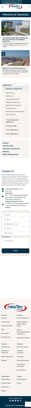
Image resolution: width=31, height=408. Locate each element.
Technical (20, 344)
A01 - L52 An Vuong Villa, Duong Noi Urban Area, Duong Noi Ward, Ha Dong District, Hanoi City (16, 197)
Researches (5, 387)
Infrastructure (5, 347)
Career (19, 383)
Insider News (5, 376)
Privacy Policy (21, 370)
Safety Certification (23, 360)
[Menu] (2, 7)
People (3, 391)
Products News (6, 383)
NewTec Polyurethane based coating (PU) (23, 332)
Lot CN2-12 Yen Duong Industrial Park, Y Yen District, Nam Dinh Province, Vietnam (17, 205)
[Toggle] (4, 89)
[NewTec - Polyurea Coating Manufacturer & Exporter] (15, 6)
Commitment (5, 322)
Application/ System (23, 338)
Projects (4, 344)
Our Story (4, 318)
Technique (20, 356)
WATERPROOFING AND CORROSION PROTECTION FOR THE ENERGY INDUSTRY (15, 39)
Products (20, 315)
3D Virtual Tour (6, 337)
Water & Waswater (7, 356)
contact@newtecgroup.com (14, 189)
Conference (5, 333)
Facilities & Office (6, 326)
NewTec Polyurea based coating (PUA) (22, 324)
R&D (2, 329)
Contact (19, 376)
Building (3, 360)
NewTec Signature (22, 318)
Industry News (5, 379)
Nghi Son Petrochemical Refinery (14, 68)
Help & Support (21, 379)
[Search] (29, 6)
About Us (4, 315)
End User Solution (22, 347)
